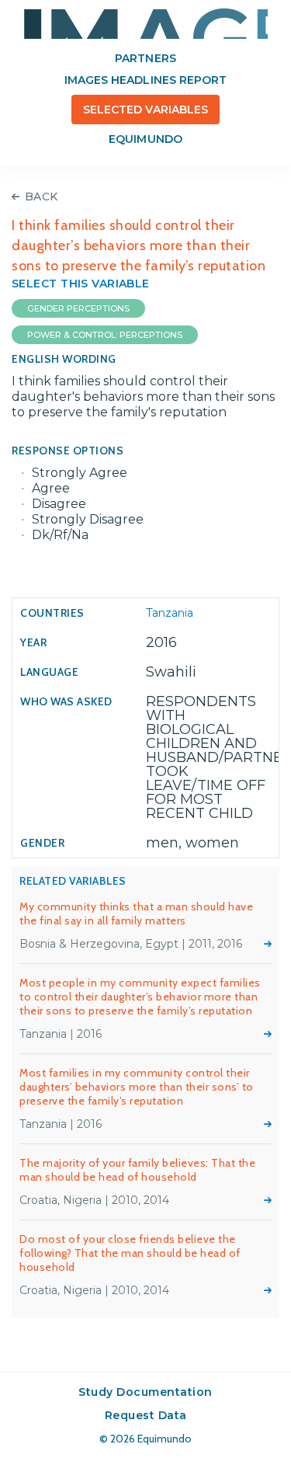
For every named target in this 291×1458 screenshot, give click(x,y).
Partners (145, 58)
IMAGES (146, 23)
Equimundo (145, 139)
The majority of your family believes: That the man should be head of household (137, 1170)
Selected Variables (145, 110)
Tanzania (169, 613)
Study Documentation (145, 1392)
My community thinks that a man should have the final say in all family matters (136, 913)
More (268, 944)
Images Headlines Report (145, 80)
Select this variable (81, 284)
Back (41, 197)
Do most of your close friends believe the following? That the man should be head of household (130, 1253)
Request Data (146, 1415)
